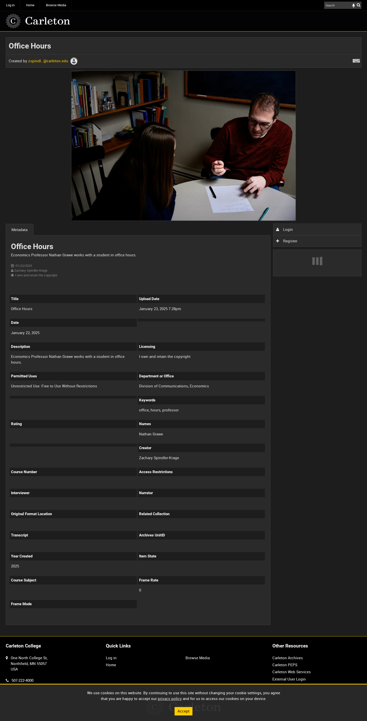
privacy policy (170, 698)
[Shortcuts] (356, 60)
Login (287, 229)
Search (358, 5)
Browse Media (56, 5)
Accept (183, 710)
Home (30, 5)
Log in (10, 5)
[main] (184, 334)
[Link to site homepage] (38, 21)
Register (289, 240)
